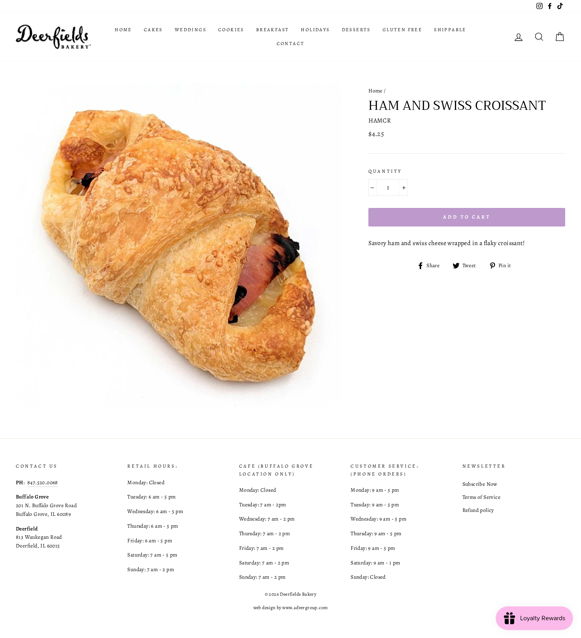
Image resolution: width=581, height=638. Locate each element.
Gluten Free (402, 29)
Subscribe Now (480, 484)
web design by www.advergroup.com (290, 607)
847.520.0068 (42, 482)
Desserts (356, 29)
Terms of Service (481, 497)
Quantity (385, 171)
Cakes (153, 29)
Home (123, 29)
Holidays (315, 29)
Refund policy (478, 510)
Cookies (231, 29)
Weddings (190, 29)
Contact (291, 43)
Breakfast (272, 29)
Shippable (450, 29)
